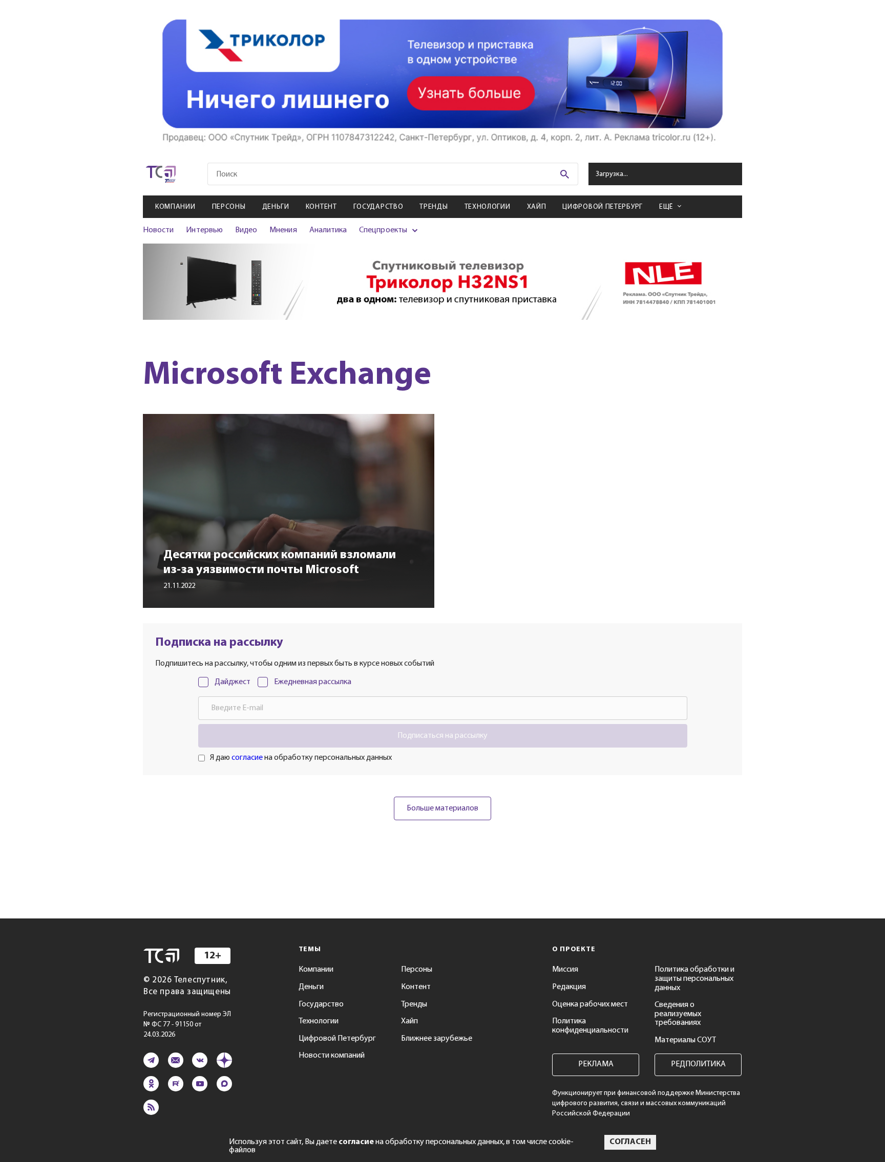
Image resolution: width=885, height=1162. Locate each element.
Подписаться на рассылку (442, 736)
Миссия (565, 970)
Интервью (204, 230)
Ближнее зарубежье (436, 1039)
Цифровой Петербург (602, 207)
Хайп (536, 207)
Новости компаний (332, 1055)
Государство (378, 207)
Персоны (229, 207)
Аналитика (328, 230)
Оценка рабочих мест (590, 1004)
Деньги (275, 207)
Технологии (488, 207)
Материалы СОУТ (685, 1040)
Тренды (433, 207)
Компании (175, 207)
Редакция (569, 987)
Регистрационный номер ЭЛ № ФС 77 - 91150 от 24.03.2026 (187, 1025)
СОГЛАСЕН (630, 1142)
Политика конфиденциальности (590, 1026)
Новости (158, 230)
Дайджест (232, 682)
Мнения (283, 230)
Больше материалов (442, 808)
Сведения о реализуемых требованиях (678, 1014)
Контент (321, 207)
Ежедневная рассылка (312, 682)
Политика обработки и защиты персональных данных (694, 979)
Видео (246, 230)
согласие (247, 758)
